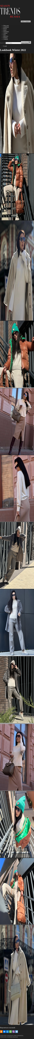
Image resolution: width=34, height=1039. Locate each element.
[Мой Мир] (7, 1031)
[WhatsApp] (10, 1031)
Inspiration (6, 31)
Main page (6, 25)
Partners (5, 37)
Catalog (5, 33)
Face (4, 34)
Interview (5, 36)
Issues (4, 30)
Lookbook (6, 27)
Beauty (5, 28)
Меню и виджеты (25, 21)
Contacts (5, 39)
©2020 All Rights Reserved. (9, 1037)
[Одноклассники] (1, 1031)
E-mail (5, 46)
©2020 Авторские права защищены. (12, 1035)
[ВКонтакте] (4, 1031)
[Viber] (13, 1031)
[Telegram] (16, 1031)
